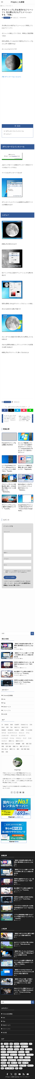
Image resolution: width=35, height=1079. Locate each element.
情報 (3, 746)
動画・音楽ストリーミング (8, 743)
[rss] (23, 1074)
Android (6, 724)
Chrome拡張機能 (8, 695)
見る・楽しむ (5, 749)
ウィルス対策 (29, 730)
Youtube (17, 730)
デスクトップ (14, 735)
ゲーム (27, 732)
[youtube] (20, 792)
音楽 (7, 751)
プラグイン (18, 738)
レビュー (8, 134)
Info (4, 699)
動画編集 (18, 743)
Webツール (17, 727)
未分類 (5, 714)
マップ (24, 738)
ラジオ (29, 738)
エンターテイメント (12, 732)
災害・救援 (8, 746)
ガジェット (15, 17)
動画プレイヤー (19, 741)
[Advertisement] (17, 101)
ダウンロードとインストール (15, 131)
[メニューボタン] (2, 2)
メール (6, 558)
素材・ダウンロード (24, 746)
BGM (11, 724)
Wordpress (10, 730)
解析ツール (12, 749)
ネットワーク (22, 735)
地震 (23, 743)
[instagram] (17, 792)
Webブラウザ (25, 727)
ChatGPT (17, 724)
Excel (3, 727)
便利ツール (11, 741)
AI (2, 724)
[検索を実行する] (32, 633)
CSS (31, 724)
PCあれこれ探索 (17, 2)
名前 (5, 552)
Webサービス (7, 706)
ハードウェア (5, 738)
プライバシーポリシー (24, 1076)
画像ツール (15, 746)
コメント (7, 531)
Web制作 (4, 730)
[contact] (23, 792)
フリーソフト (7, 17)
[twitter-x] (15, 792)
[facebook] (12, 792)
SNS (7, 727)
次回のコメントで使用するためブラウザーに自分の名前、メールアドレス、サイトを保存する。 (18, 571)
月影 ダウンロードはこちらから (11, 76)
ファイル (12, 738)
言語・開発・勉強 (25, 749)
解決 (18, 749)
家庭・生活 (28, 743)
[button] (5, 410)
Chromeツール (24, 724)
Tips (4, 703)
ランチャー (4, 741)
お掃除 (22, 730)
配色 (3, 751)
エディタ (4, 732)
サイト (5, 565)
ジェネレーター (5, 735)
